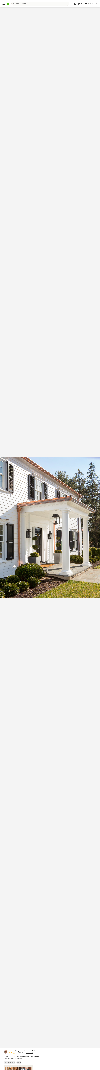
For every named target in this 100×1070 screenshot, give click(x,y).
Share (46, 1044)
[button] (4, 4)
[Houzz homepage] (8, 4)
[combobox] (40, 4)
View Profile (29, 1053)
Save (56, 1044)
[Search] (13, 4)
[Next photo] (97, 527)
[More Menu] (96, 1044)
